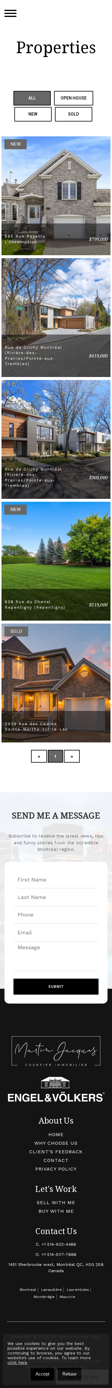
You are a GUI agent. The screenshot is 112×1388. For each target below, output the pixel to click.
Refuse (69, 1373)
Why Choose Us (56, 1143)
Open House (74, 98)
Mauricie (67, 1297)
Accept (42, 1373)
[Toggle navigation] (10, 13)
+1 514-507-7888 (59, 1254)
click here (17, 1362)
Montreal (28, 1290)
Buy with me (56, 1211)
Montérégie (44, 1297)
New (32, 114)
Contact (56, 1160)
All (32, 98)
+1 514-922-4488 (59, 1244)
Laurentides (78, 1290)
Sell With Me (56, 1202)
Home (56, 1134)
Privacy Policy (56, 1169)
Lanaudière (51, 1290)
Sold (73, 114)
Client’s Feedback (56, 1151)
